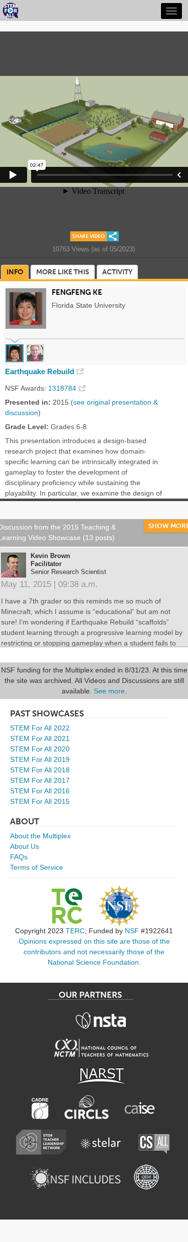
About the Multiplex (40, 836)
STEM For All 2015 (40, 801)
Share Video (88, 236)
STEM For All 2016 (40, 791)
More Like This (62, 272)
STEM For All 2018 (40, 770)
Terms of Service (36, 867)
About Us (24, 846)
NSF (132, 931)
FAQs (19, 857)
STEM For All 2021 (40, 738)
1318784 (62, 388)
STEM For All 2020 (40, 749)
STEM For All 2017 (40, 780)
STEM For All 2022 (40, 728)
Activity (117, 272)
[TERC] (66, 906)
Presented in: (28, 402)
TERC (75, 931)
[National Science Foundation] (119, 906)
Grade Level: (27, 427)
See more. (110, 691)
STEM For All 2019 (40, 759)
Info (15, 272)
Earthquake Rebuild (39, 372)
